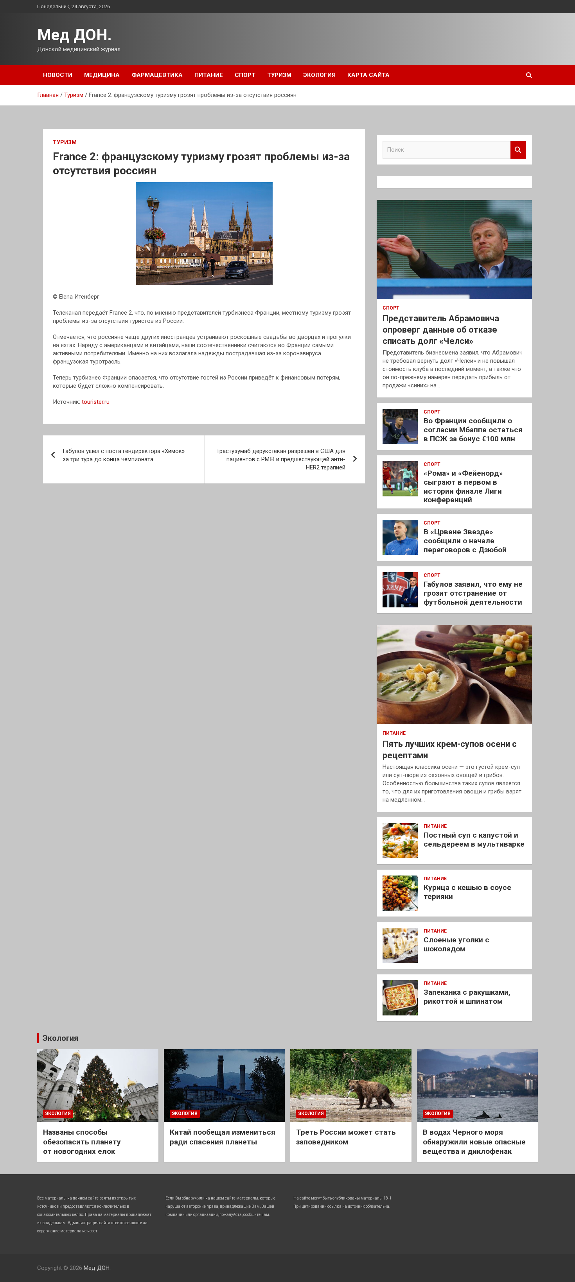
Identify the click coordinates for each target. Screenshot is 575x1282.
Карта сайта (368, 75)
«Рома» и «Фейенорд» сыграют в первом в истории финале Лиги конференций (463, 486)
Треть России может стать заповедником (346, 1137)
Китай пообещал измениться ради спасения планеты (222, 1137)
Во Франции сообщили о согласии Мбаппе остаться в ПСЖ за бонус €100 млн (473, 429)
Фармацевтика (157, 75)
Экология (319, 75)
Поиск (518, 150)
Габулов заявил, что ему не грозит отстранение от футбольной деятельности (473, 593)
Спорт (245, 75)
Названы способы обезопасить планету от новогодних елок (82, 1142)
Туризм (279, 75)
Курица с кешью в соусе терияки (467, 892)
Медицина (102, 75)
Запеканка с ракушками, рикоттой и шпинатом (467, 997)
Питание (208, 75)
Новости (57, 75)
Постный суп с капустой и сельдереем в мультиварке (474, 840)
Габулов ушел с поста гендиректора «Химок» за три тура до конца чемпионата (124, 455)
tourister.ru (96, 401)
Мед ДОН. (74, 35)
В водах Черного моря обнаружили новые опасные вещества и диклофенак (474, 1142)
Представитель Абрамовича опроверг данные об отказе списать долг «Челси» (441, 329)
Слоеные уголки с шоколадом (456, 944)
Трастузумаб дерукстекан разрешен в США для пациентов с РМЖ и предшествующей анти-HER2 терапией (280, 459)
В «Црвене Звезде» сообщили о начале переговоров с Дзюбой (465, 540)
